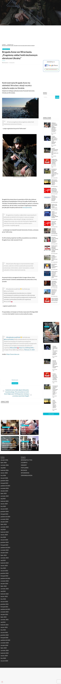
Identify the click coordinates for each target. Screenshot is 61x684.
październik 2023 (5, 547)
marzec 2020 (4, 655)
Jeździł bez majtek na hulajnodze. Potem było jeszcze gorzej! (54, 231)
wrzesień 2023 (5, 550)
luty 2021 (3, 630)
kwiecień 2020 (5, 653)
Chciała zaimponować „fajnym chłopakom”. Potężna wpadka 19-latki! (54, 214)
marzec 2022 (4, 596)
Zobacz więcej (51, 413)
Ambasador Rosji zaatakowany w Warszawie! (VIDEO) (29, 429)
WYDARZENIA (25, 473)
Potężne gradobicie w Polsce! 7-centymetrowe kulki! (54, 258)
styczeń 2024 (4, 539)
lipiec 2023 (4, 555)
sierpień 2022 (4, 583)
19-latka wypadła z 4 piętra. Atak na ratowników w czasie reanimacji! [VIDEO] (54, 140)
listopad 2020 (4, 637)
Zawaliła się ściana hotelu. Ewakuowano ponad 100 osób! (54, 190)
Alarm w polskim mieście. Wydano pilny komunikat (54, 299)
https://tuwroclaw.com (12, 354)
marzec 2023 (4, 565)
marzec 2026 (4, 473)
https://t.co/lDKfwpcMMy (26, 347)
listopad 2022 (4, 576)
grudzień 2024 (5, 511)
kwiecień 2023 (5, 563)
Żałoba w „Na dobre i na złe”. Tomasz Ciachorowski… (54, 206)
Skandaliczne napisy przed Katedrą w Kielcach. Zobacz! (54, 292)
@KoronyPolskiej (9, 339)
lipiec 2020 (4, 648)
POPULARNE (24, 467)
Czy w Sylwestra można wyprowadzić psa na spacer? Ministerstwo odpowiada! (10, 445)
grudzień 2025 (5, 480)
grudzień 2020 (5, 635)
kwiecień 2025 (5, 501)
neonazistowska (27, 207)
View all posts (15, 383)
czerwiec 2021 (5, 619)
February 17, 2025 (29, 350)
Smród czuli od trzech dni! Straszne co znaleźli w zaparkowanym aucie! (54, 274)
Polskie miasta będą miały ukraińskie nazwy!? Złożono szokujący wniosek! (54, 248)
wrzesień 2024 (5, 519)
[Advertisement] (30, 33)
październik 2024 (5, 516)
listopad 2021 (4, 606)
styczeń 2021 (4, 632)
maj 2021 (3, 622)
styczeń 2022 (4, 601)
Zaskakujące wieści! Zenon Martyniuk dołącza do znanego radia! (54, 283)
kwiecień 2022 (5, 594)
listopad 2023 (4, 545)
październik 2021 (5, 609)
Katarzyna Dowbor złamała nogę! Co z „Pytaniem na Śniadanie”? (54, 240)
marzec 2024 (4, 534)
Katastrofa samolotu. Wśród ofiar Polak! (53, 223)
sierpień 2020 (4, 645)
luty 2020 (3, 658)
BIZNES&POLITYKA (10, 44)
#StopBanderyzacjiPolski (13, 337)
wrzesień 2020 (5, 642)
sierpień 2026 (4, 460)
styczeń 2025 (4, 509)
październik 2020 (5, 640)
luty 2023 (3, 568)
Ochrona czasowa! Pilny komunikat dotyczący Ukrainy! (54, 198)
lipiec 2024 (4, 524)
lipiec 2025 (4, 493)
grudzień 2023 (5, 542)
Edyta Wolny (23, 433)
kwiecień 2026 (5, 470)
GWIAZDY (24, 465)
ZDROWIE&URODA (26, 475)
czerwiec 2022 (5, 588)
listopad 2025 (4, 483)
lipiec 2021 (4, 617)
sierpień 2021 (4, 614)
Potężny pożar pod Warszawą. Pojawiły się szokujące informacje (54, 161)
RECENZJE (24, 470)
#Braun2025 (13, 347)
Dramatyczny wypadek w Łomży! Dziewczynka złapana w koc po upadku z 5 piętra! (54, 173)
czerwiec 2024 (5, 527)
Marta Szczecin (5, 62)
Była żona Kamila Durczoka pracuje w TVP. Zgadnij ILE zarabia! (28, 445)
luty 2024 (3, 537)
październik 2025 (5, 485)
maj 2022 (3, 591)
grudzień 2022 (5, 573)
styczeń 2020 (4, 661)
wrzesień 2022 (5, 581)
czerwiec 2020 (5, 650)
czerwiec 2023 (5, 558)
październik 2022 (5, 578)
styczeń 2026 (4, 478)
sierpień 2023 (4, 552)
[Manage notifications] (2, 682)
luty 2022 (3, 599)
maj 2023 (3, 560)
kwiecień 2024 (5, 532)
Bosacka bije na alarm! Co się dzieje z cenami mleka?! (10, 430)
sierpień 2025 (4, 491)
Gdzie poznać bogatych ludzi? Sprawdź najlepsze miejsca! (54, 182)
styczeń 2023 (4, 570)
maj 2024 (3, 529)
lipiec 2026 (4, 462)
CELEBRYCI (46, 326)
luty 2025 (3, 506)
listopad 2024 (4, 514)
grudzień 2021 (5, 604)
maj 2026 (3, 467)
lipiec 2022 (4, 586)
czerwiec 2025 (5, 496)
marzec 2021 (4, 627)
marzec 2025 (4, 503)
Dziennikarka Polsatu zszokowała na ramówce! (54, 266)
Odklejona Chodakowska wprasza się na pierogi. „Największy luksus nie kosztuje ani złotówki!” (54, 127)
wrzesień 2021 (5, 612)
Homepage (4, 44)
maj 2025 (3, 498)
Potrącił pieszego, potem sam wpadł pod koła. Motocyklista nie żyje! (54, 151)
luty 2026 (3, 475)
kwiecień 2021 (5, 624)
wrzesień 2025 (5, 488)
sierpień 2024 (4, 521)
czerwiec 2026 (5, 465)
